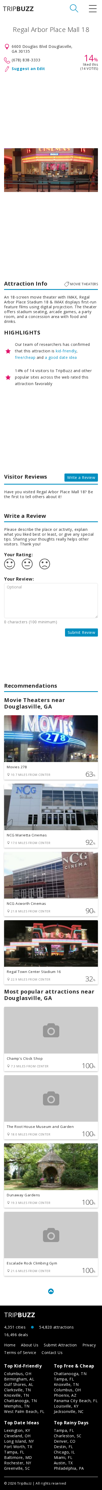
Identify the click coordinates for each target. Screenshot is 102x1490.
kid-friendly (66, 350)
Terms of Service (20, 1352)
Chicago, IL (64, 1452)
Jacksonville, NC (69, 1411)
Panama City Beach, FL (76, 1400)
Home (10, 1344)
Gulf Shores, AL (18, 1384)
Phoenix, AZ (65, 1395)
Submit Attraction (60, 1344)
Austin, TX (63, 1462)
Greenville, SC (17, 1468)
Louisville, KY (66, 1406)
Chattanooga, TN (20, 1400)
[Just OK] (27, 564)
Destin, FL (63, 1446)
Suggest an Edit (28, 68)
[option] (51, 170)
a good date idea (61, 357)
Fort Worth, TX (18, 1446)
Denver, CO (65, 1441)
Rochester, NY (17, 1462)
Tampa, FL (64, 1379)
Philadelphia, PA (69, 1468)
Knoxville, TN (16, 1395)
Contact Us (52, 1352)
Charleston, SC (68, 1435)
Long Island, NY (19, 1441)
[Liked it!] (9, 564)
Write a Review (81, 477)
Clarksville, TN (17, 1389)
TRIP (18, 8)
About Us (29, 1344)
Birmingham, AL (19, 1379)
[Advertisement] (51, 109)
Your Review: (19, 579)
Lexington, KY (17, 1430)
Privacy (89, 1344)
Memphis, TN (17, 1406)
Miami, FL (63, 1457)
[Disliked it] (44, 564)
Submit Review (81, 632)
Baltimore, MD (18, 1457)
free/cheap (25, 357)
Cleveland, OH (17, 1435)
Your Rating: (18, 554)
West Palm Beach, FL (24, 1411)
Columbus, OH (17, 1373)
